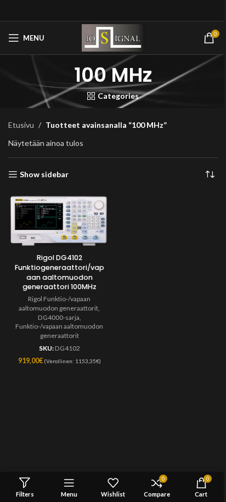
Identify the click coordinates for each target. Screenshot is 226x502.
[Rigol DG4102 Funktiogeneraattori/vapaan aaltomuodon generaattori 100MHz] (59, 221)
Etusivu (21, 124)
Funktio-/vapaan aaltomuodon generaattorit (59, 331)
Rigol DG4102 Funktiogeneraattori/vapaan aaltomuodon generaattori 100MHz (59, 272)
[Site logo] (113, 37)
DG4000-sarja (59, 317)
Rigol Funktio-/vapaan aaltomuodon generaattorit (58, 303)
